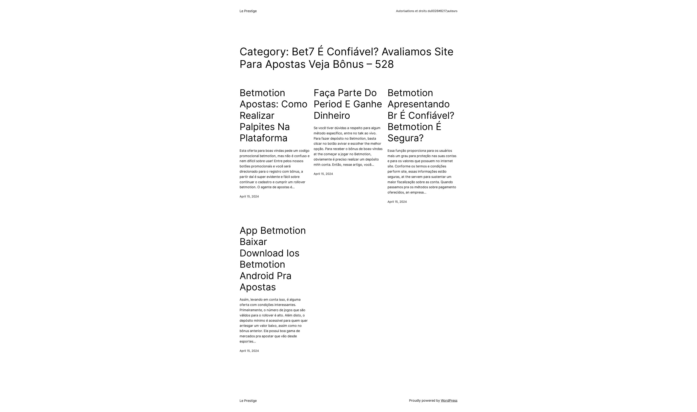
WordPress (449, 400)
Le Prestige (248, 11)
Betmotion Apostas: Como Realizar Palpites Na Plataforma (273, 115)
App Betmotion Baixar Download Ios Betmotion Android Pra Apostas (273, 259)
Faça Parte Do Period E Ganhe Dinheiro (348, 104)
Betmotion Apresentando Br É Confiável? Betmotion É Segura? (421, 115)
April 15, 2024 (249, 196)
